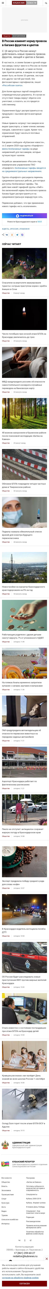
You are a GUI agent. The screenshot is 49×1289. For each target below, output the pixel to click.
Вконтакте (19, 1240)
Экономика (6, 1190)
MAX (40, 221)
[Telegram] (17, 235)
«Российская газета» (12, 85)
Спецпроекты (31, 1194)
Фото (4, 1207)
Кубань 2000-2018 (33, 1199)
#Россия (14, 229)
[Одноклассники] (12, 235)
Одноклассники (25, 1240)
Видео (4, 1211)
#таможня (24, 229)
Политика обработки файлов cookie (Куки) (35, 1233)
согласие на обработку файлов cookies (20, 1278)
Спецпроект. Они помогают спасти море (35, 1212)
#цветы (5, 229)
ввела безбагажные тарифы (16, 149)
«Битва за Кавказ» (34, 1182)
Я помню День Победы (35, 1207)
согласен (24, 1283)
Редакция (30, 1217)
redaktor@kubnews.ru (25, 1256)
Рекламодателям (33, 1221)
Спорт (4, 1199)
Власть (4, 1186)
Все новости (7, 1178)
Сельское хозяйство (10, 1219)
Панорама (30, 1178)
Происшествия (8, 1195)
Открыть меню (3, 3)
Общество (6, 36)
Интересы (6, 1224)
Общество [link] (6, 293)
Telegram (30, 1240)
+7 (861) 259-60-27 (24, 1252)
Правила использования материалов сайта (36, 1227)
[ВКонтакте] (7, 235)
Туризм (5, 1215)
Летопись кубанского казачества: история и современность (35, 1188)
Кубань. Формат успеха (35, 1203)
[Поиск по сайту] (46, 3)
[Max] (22, 235)
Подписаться (26, 216)
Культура (5, 1203)
